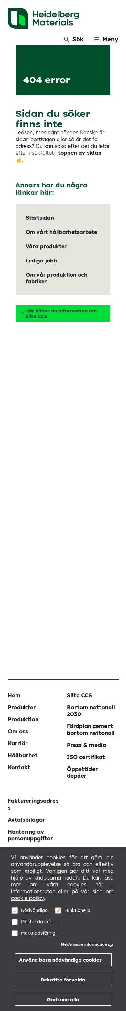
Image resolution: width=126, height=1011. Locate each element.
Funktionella (77, 910)
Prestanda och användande (40, 922)
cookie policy (27, 898)
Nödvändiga (34, 910)
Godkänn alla (63, 999)
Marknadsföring (38, 933)
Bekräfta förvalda (63, 980)
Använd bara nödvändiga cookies (60, 960)
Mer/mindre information (84, 944)
